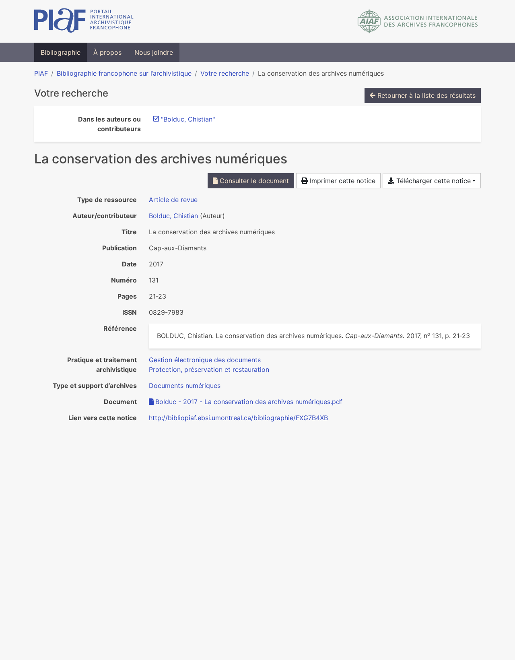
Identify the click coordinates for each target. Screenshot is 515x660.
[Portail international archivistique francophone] (84, 21)
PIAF (41, 73)
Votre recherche (224, 73)
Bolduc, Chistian (173, 216)
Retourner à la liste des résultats (425, 95)
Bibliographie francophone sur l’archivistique (124, 73)
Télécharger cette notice (432, 181)
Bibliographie (60, 52)
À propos (107, 52)
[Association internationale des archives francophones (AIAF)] (418, 21)
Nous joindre (153, 52)
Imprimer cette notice (341, 181)
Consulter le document (253, 181)
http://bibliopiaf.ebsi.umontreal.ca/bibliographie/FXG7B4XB (238, 418)
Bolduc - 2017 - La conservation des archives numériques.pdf (248, 402)
